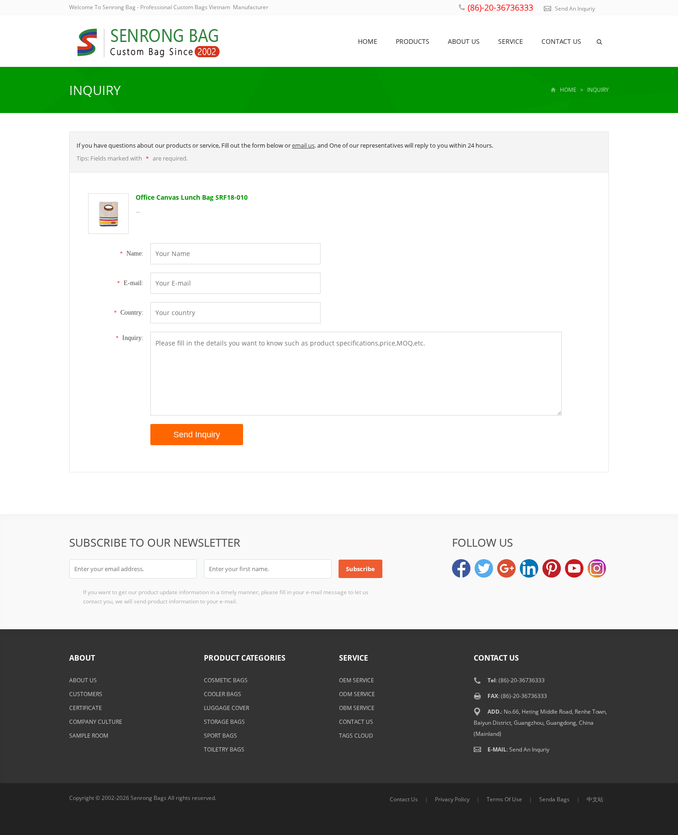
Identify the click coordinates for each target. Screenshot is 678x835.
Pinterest (551, 568)
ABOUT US (83, 680)
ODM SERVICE (357, 694)
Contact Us (404, 799)
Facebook (461, 568)
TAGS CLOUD (356, 736)
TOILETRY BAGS (224, 749)
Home (367, 41)
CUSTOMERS (85, 694)
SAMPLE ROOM (88, 736)
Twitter (484, 568)
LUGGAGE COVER (226, 708)
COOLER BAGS (222, 694)
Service (510, 41)
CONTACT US (356, 722)
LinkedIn (529, 568)
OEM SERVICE (356, 680)
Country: (128, 312)
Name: (131, 253)
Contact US (561, 41)
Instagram (597, 568)
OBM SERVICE (357, 708)
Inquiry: (129, 337)
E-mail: (130, 283)
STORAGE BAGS (224, 722)
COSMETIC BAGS (226, 680)
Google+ (506, 568)
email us (303, 145)
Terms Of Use (504, 799)
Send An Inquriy (575, 8)
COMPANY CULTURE (95, 722)
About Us (464, 41)
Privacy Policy (452, 799)
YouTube (574, 568)
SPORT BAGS (220, 736)
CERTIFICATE (85, 708)
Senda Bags (554, 799)
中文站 (595, 799)
